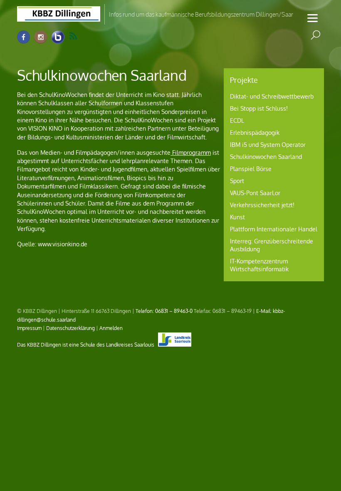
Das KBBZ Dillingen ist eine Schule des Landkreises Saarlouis (86, 344)
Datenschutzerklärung (70, 328)
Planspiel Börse (251, 168)
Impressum (29, 328)
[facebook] (23, 37)
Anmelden (111, 328)
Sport (237, 180)
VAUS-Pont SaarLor (255, 192)
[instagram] (40, 37)
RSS (78, 36)
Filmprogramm (190, 152)
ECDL (237, 120)
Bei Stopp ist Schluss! (259, 108)
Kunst (237, 217)
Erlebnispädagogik (254, 132)
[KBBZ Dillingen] (58, 17)
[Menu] (312, 17)
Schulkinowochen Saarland (266, 156)
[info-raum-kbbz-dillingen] (57, 37)
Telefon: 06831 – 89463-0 (164, 310)
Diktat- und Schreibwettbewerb (272, 96)
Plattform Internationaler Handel (273, 229)
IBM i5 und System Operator (268, 144)
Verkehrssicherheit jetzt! (262, 204)
